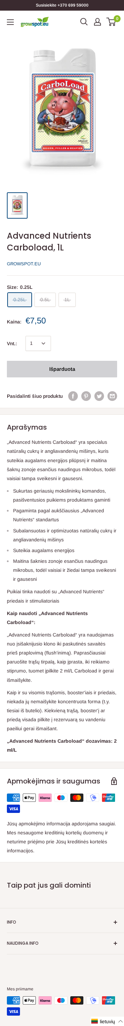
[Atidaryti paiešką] (84, 22)
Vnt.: (12, 343)
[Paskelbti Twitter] (99, 396)
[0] (111, 22)
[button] (107, 1021)
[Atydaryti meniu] (10, 22)
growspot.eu (24, 263)
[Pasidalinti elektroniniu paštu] (112, 396)
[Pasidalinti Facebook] (73, 396)
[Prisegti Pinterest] (86, 396)
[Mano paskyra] (97, 22)
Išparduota (62, 369)
